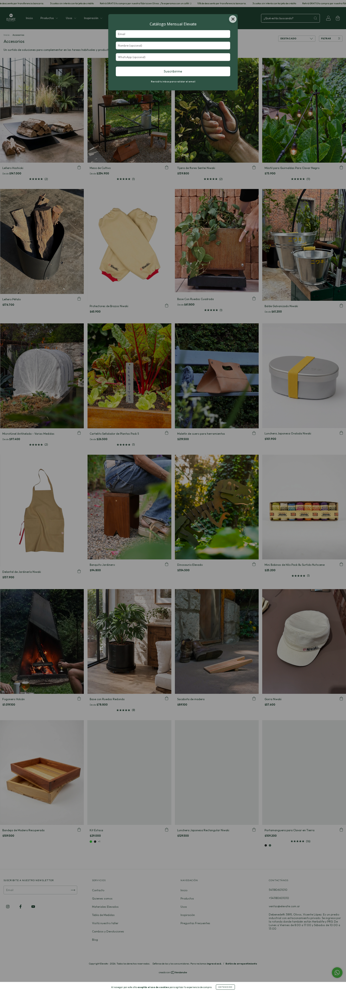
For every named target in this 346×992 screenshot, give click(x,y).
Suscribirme (173, 71)
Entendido (225, 987)
